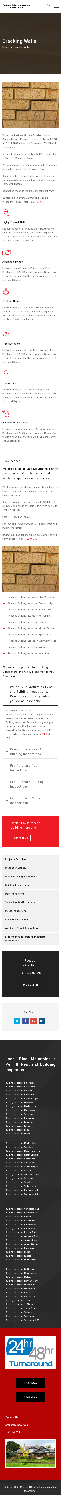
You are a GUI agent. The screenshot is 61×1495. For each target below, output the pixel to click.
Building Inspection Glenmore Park (21, 1236)
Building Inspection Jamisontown (21, 1240)
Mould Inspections (15, 911)
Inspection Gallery (15, 868)
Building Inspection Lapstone (19, 1122)
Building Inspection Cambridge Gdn (22, 1194)
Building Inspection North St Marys (22, 1281)
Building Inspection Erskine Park (21, 1232)
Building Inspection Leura (17, 1130)
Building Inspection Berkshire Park (21, 1190)
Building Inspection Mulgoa (18, 1277)
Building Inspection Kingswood (20, 1248)
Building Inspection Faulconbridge (21, 1098)
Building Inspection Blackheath (20, 1087)
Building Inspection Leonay (18, 1252)
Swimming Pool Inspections (21, 902)
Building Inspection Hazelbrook (20, 1110)
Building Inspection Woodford (19, 1147)
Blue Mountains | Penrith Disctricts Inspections (25, 938)
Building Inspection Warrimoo (19, 1170)
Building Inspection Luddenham (20, 1269)
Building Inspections (17, 885)
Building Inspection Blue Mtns (19, 1083)
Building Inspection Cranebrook (20, 1220)
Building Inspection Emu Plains (20, 1228)
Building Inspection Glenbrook (19, 1102)
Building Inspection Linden (17, 1134)
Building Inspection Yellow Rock (20, 1186)
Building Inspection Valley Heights (21, 1166)
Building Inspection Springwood (20, 1159)
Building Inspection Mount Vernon (21, 1273)
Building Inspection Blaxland (18, 1091)
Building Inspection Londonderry (20, 1260)
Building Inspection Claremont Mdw (22, 1213)
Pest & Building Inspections (21, 876)
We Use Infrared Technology (21, 928)
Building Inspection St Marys (19, 1304)
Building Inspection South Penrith (21, 1308)
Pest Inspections (15, 893)
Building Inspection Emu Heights (20, 1224)
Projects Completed (16, 859)
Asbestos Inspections (17, 919)
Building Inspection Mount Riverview (22, 1151)
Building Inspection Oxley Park (20, 1288)
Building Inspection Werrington (19, 1316)
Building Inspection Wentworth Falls (22, 1174)
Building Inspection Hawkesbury (20, 1106)
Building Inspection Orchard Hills (21, 1285)
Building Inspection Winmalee (19, 1114)
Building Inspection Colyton (18, 1216)
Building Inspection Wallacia (18, 1312)
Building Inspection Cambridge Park (22, 1209)
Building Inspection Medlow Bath (20, 1143)
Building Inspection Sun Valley (19, 1163)
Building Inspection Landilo (18, 1256)
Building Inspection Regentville (20, 1296)
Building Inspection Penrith (18, 1292)
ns (22, 1319)
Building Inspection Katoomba (19, 1118)
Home (5, 47)
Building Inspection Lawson (18, 1126)
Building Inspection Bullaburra (19, 1094)
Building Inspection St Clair (18, 1300)
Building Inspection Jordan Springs (21, 1244)
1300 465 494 (36, 201)
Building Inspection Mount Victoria (21, 1155)
